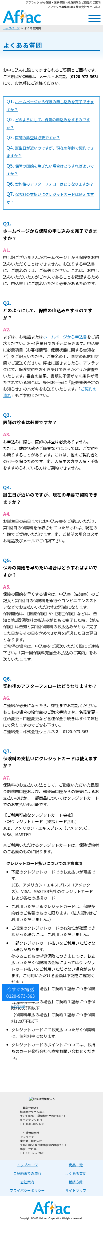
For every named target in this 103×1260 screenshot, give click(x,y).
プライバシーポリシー (27, 1190)
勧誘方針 (76, 1181)
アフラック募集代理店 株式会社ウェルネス (21, 16)
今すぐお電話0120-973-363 (20, 992)
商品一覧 (76, 1164)
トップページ (11, 28)
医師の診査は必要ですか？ (37, 137)
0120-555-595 (18, 1006)
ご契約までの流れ (27, 1173)
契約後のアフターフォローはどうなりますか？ (54, 184)
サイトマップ (75, 1190)
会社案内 (27, 1181)
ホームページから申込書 (65, 337)
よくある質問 (75, 1173)
